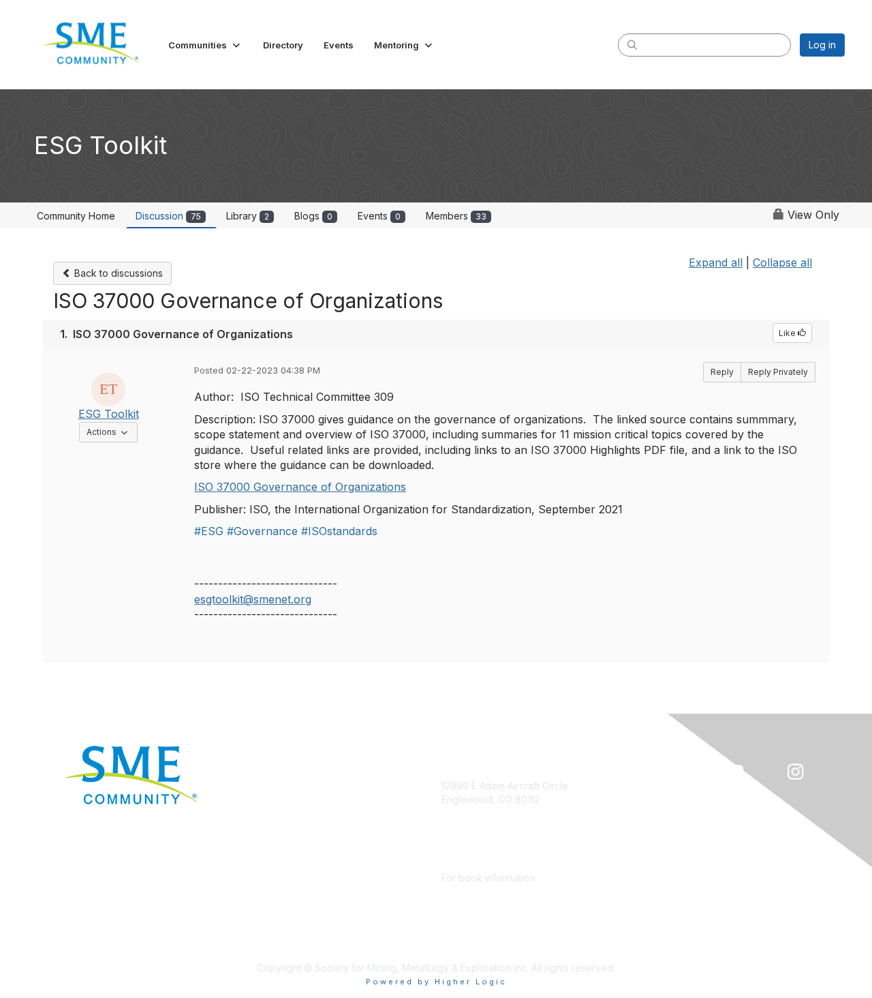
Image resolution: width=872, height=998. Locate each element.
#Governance (262, 531)
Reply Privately (778, 372)
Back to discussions (117, 273)
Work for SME (276, 886)
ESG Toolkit (108, 414)
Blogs (313, 216)
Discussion (168, 216)
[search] (632, 44)
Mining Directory (282, 867)
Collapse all (782, 262)
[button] (205, 45)
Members (456, 216)
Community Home (76, 216)
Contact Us (269, 947)
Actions (112, 431)
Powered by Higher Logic (436, 981)
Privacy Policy (277, 907)
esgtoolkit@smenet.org (252, 599)
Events (379, 216)
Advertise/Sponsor (287, 826)
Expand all (716, 262)
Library (247, 216)
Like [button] (788, 333)
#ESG (208, 531)
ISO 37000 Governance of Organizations (300, 487)
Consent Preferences (293, 927)
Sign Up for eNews (287, 806)
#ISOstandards (339, 531)
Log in (822, 44)
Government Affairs (288, 846)
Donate (261, 785)
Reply (722, 372)
